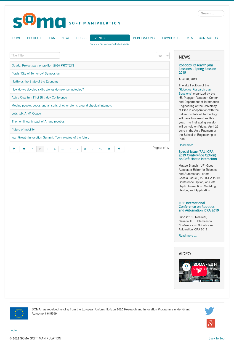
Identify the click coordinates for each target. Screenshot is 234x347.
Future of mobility (23, 129)
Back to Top (216, 338)
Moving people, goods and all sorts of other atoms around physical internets (62, 105)
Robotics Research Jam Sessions (195, 91)
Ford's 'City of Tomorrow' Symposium (36, 73)
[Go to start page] (14, 149)
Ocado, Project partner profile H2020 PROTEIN (43, 65)
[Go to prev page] (24, 149)
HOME (16, 38)
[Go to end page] (119, 149)
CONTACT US (208, 38)
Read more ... (188, 145)
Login (13, 330)
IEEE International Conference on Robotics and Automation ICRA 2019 (199, 206)
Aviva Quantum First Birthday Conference (39, 97)
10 (100, 149)
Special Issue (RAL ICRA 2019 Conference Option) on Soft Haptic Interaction (198, 155)
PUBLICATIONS (144, 38)
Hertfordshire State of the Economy (35, 81)
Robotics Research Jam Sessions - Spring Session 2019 (197, 69)
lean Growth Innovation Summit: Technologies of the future (50, 137)
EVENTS (99, 38)
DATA (189, 38)
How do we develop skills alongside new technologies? (48, 89)
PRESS (81, 38)
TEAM (51, 38)
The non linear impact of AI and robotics (38, 121)
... (62, 149)
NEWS (65, 38)
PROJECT (34, 38)
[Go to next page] (110, 149)
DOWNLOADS (170, 38)
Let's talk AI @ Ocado (26, 113)
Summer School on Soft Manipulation (110, 44)
